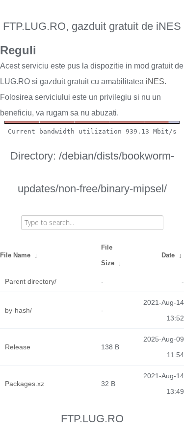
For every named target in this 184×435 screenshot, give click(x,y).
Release (17, 347)
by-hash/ (18, 310)
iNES (155, 81)
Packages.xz (24, 384)
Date (168, 255)
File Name (15, 255)
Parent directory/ (30, 281)
